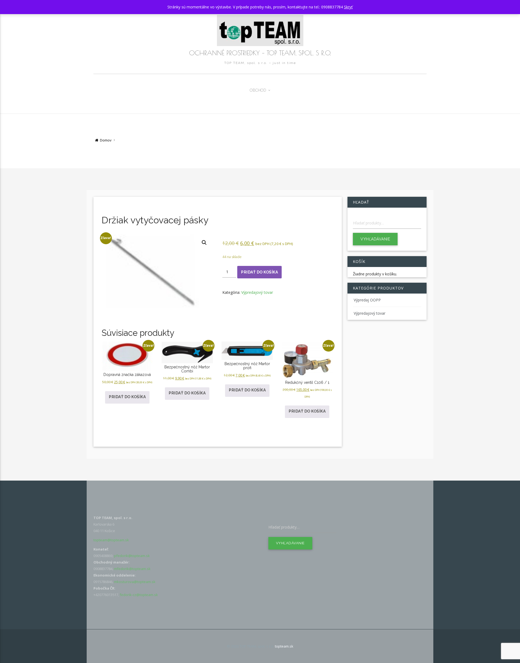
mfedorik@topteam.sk (132, 568)
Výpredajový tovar (257, 292)
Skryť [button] (348, 6)
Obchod (258, 90)
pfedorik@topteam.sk (132, 555)
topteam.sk (284, 646)
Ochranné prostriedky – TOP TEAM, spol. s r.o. (260, 53)
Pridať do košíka (259, 272)
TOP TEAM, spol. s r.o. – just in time (260, 63)
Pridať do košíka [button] (127, 397)
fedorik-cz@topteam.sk (139, 594)
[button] (204, 242)
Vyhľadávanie (375, 239)
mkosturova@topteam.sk (134, 581)
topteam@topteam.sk (111, 540)
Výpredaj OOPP (367, 299)
